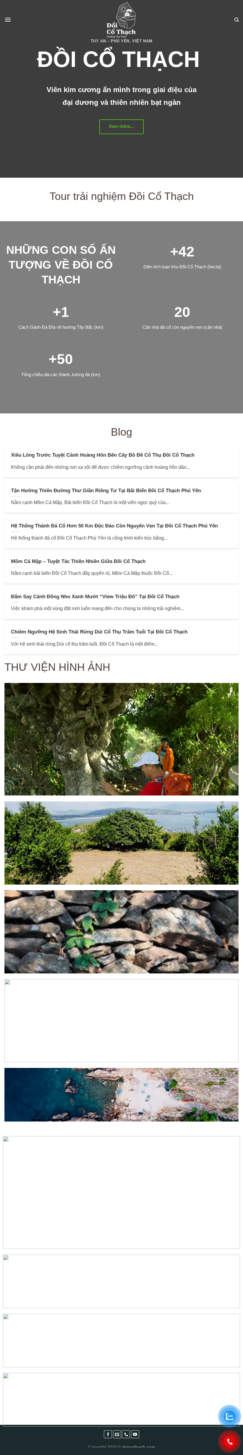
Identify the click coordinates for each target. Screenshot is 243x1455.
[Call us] (126, 1434)
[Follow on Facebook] (108, 1434)
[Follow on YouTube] (135, 1434)
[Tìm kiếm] (236, 19)
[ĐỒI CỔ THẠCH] (121, 19)
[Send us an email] (117, 1434)
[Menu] (7, 20)
